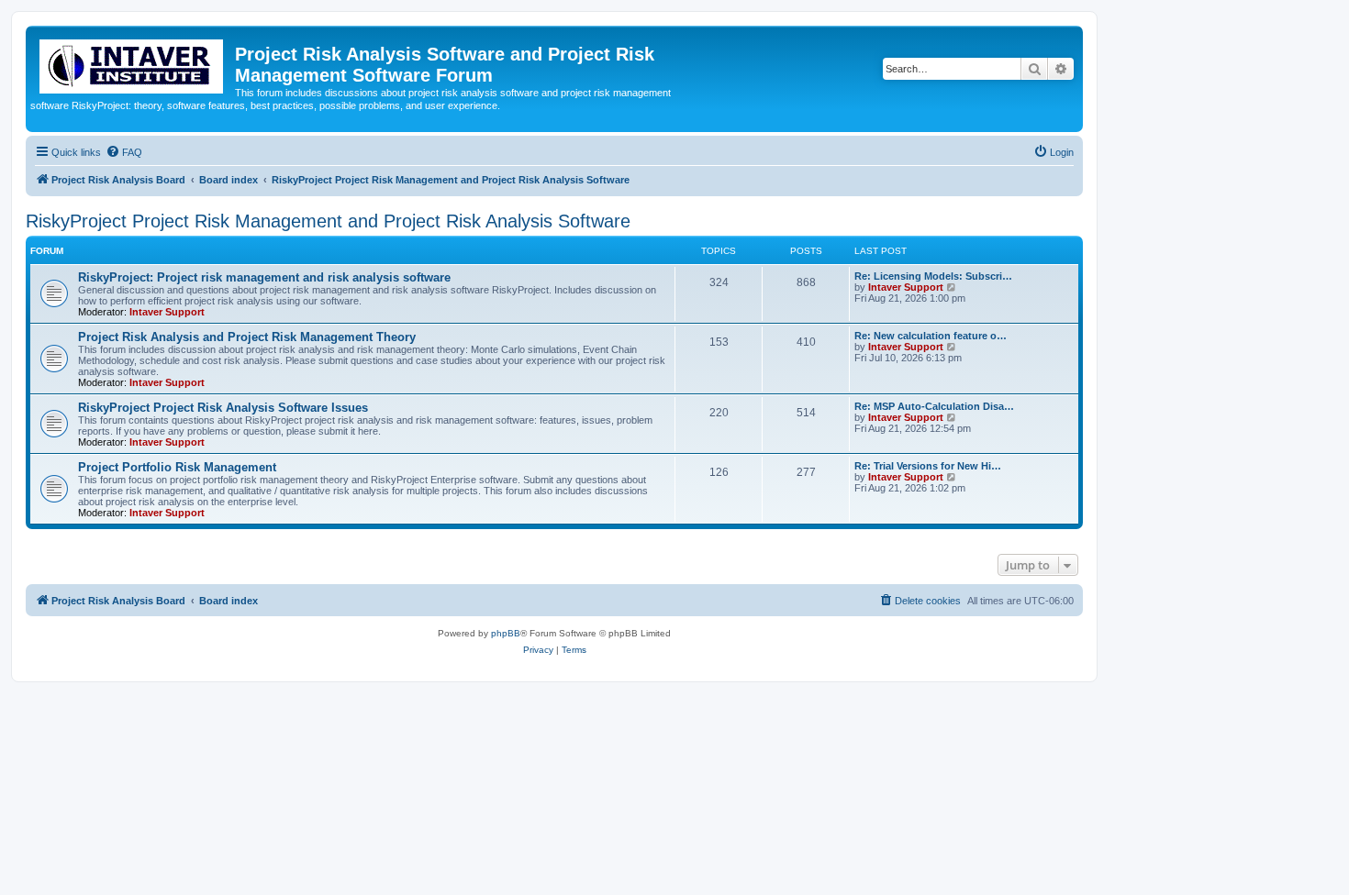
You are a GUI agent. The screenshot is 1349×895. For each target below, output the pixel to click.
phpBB (505, 633)
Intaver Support (167, 311)
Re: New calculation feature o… (930, 335)
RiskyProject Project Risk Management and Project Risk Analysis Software (328, 221)
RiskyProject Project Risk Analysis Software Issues (223, 407)
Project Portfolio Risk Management (177, 467)
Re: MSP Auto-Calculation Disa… (934, 406)
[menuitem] (124, 152)
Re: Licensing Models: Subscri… (933, 276)
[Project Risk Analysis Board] (132, 62)
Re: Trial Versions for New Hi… (927, 465)
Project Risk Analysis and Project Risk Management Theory (247, 337)
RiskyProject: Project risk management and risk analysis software (264, 277)
